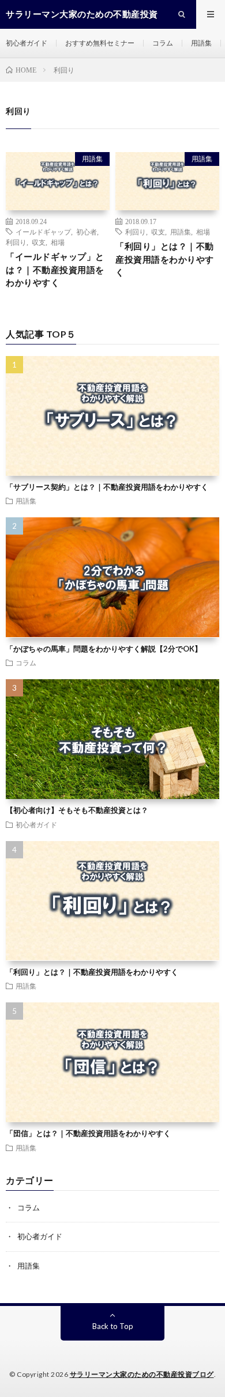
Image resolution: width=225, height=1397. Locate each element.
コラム (162, 43)
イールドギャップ (43, 231)
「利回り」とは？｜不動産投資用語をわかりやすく (164, 259)
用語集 (201, 43)
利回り (16, 241)
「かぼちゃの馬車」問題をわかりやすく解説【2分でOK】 (104, 648)
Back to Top (112, 1326)
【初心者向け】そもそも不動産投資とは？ (77, 810)
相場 (58, 241)
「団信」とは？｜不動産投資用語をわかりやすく (88, 1133)
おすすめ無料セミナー (99, 43)
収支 (39, 241)
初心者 (86, 231)
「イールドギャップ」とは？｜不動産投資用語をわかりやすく (55, 269)
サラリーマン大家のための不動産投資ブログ (142, 1374)
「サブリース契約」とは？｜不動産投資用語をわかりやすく (107, 486)
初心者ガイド (26, 43)
